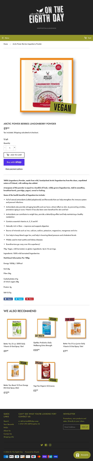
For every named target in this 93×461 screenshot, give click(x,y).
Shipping (17, 132)
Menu (7, 38)
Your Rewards (9, 424)
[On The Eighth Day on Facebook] (46, 445)
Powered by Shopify (32, 452)
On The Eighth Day (16, 452)
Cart (89, 38)
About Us (7, 430)
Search (6, 421)
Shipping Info (9, 437)
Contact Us (8, 434)
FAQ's (6, 427)
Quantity (7, 143)
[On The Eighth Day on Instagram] (50, 445)
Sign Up (85, 427)
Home (6, 44)
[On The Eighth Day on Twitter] (42, 445)
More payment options (14, 169)
